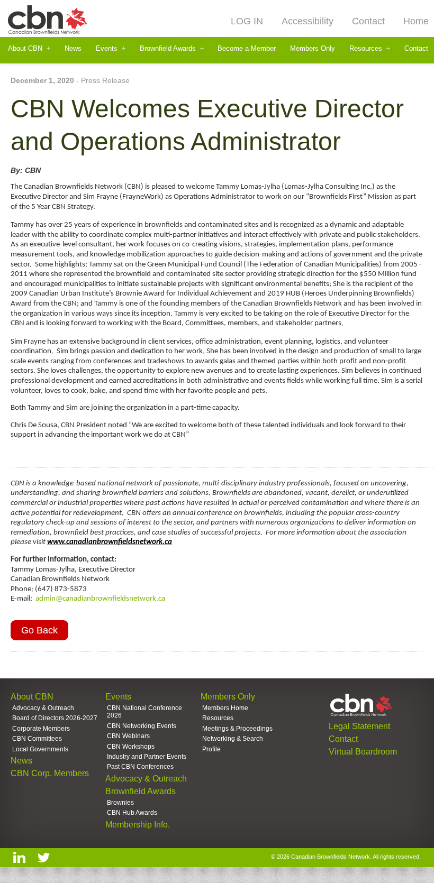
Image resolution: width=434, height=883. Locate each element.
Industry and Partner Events (146, 756)
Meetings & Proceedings (237, 728)
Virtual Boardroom (363, 751)
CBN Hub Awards (132, 812)
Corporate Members (41, 728)
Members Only (312, 48)
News (73, 48)
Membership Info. (137, 824)
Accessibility (307, 21)
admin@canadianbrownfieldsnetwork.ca (100, 599)
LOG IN (247, 21)
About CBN (25, 48)
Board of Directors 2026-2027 (54, 718)
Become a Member (247, 48)
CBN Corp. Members (50, 773)
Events (106, 48)
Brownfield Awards (168, 48)
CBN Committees (37, 738)
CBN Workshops (131, 746)
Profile (211, 749)
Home (416, 21)
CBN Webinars (128, 736)
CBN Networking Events (141, 726)
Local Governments (40, 749)
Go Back (39, 630)
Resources (365, 48)
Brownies (120, 802)
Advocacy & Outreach (43, 708)
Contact (368, 21)
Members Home (225, 708)
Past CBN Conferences (140, 766)
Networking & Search (232, 738)
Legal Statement (359, 726)
